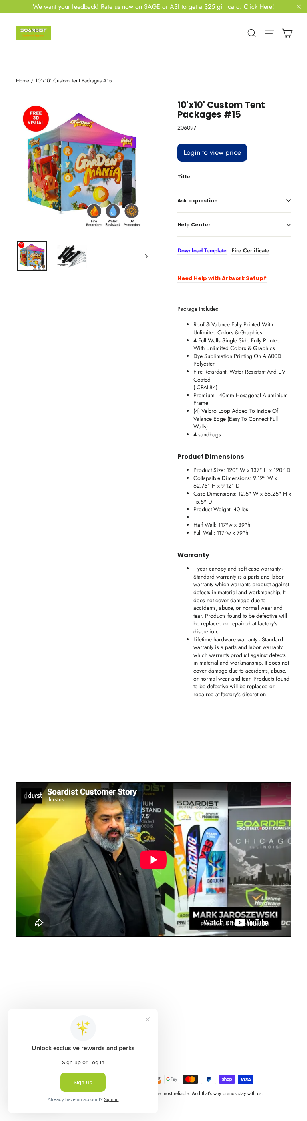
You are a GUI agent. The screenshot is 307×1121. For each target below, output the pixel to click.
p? (263, 278)
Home (22, 80)
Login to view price (212, 152)
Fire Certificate (250, 250)
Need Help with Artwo (208, 278)
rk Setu (249, 278)
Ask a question (197, 200)
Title (183, 177)
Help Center (194, 224)
